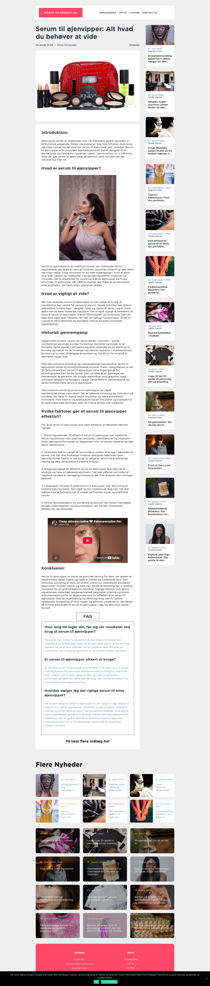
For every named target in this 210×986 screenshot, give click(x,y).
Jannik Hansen (155, 143)
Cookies (134, 13)
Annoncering (107, 13)
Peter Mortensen (67, 45)
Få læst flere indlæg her (88, 741)
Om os (123, 13)
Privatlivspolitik (109, 982)
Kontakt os (149, 13)
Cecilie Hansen (155, 97)
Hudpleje (134, 45)
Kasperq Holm (155, 51)
